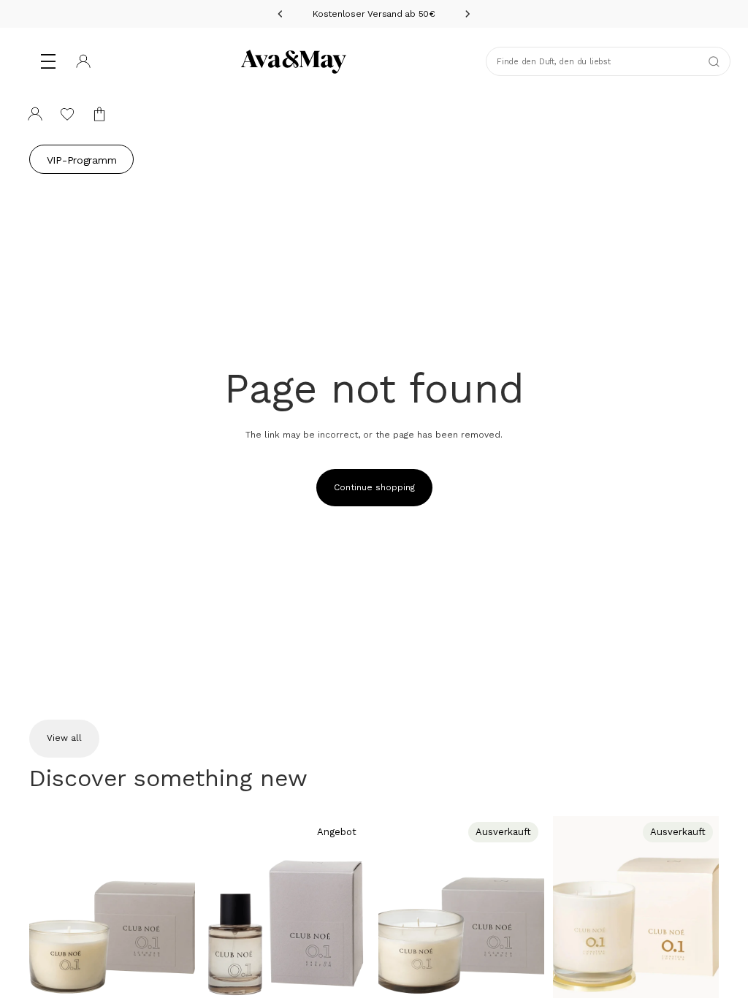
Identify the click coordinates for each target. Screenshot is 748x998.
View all (64, 738)
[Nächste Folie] (179, 919)
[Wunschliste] (67, 114)
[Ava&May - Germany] (294, 61)
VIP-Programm (82, 160)
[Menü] (48, 61)
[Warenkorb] (99, 114)
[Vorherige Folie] (45, 919)
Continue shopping (374, 487)
